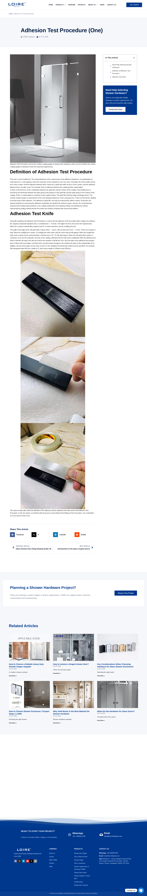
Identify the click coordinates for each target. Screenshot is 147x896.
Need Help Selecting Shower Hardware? (122, 66)
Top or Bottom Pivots (80, 856)
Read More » (13, 676)
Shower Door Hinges (80, 853)
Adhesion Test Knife (119, 77)
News (102, 5)
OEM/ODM (71, 5)
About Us (92, 5)
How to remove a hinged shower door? (71, 664)
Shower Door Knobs (80, 872)
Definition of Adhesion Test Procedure (121, 72)
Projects (51, 863)
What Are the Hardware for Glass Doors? (116, 711)
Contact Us (111, 5)
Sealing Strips (78, 882)
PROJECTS (82, 5)
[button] (134, 58)
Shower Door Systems (81, 885)
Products (60, 5)
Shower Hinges (79, 860)
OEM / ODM (53, 860)
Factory (51, 856)
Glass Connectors (79, 863)
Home (51, 5)
